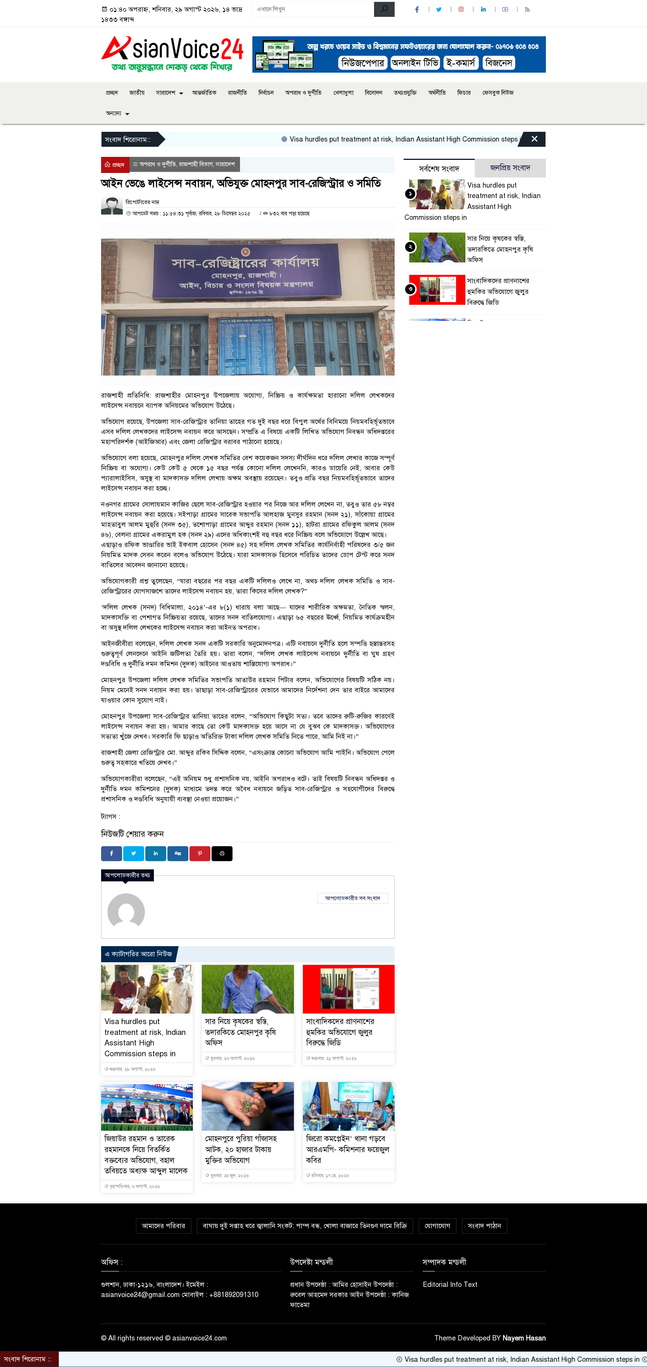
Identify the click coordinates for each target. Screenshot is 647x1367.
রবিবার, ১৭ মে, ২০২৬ (329, 1175)
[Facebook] (111, 853)
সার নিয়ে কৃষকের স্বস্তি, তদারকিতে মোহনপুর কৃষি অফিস (240, 1032)
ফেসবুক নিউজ (498, 93)
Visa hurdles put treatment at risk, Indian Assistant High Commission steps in (364, 139)
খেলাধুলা (343, 93)
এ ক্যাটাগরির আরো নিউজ (138, 954)
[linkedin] (484, 9)
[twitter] (439, 9)
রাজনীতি (237, 93)
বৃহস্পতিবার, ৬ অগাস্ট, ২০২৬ (134, 1186)
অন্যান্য (113, 113)
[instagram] (462, 9)
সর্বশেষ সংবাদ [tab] (439, 169)
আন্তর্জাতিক (204, 93)
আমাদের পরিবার (163, 1226)
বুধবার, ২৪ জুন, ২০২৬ (229, 1175)
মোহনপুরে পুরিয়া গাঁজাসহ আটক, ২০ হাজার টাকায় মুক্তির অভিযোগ (241, 1149)
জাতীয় (137, 93)
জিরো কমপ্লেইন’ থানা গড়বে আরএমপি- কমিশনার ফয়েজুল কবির (347, 1149)
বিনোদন (373, 93)
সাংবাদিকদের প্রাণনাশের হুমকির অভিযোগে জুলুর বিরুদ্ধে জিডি (340, 1032)
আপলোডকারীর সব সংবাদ (352, 898)
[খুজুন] (384, 9)
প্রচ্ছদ (112, 93)
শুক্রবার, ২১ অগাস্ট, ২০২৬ (333, 1058)
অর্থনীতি (437, 93)
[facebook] (417, 9)
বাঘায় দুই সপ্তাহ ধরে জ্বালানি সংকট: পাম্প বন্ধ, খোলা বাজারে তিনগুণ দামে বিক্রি (305, 1226)
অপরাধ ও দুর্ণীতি (303, 93)
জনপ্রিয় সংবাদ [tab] (510, 168)
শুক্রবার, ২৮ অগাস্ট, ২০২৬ (132, 1069)
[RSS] (528, 9)
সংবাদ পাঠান (484, 1226)
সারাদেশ (165, 93)
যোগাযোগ (437, 1226)
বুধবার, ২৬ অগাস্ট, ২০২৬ (232, 1058)
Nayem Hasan (524, 1338)
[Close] (528, 141)
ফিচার (464, 93)
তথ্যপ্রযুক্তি (405, 93)
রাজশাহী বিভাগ (196, 164)
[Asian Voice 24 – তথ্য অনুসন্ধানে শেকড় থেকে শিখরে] (172, 53)
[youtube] (506, 9)
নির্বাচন (266, 93)
